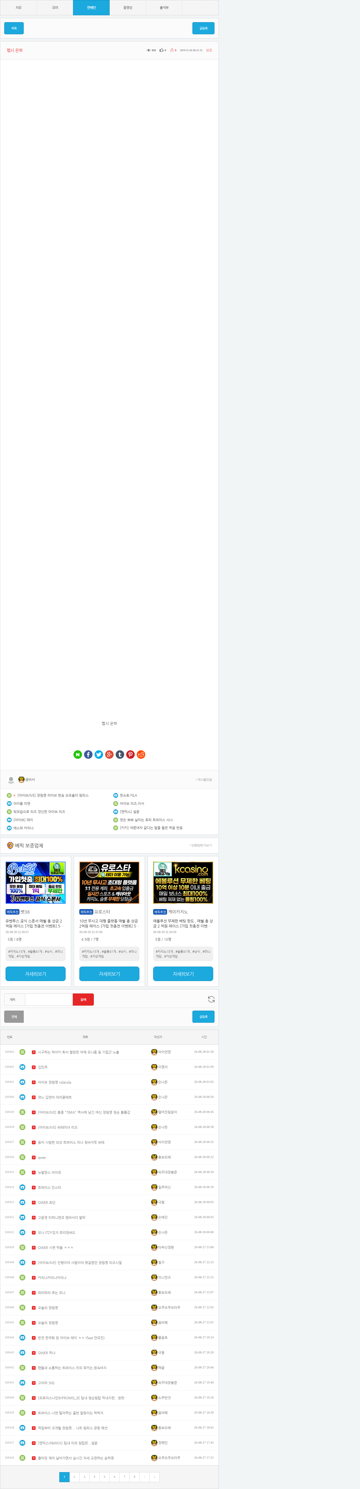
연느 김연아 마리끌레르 (55, 1097)
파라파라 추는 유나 (51, 1293)
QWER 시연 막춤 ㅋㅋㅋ (55, 1248)
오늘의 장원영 (48, 1308)
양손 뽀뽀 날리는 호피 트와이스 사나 (146, 820)
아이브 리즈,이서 (132, 803)
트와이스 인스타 (49, 1187)
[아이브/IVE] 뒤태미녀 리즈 (57, 1127)
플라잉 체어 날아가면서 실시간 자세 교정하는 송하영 (76, 1458)
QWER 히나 (46, 1353)
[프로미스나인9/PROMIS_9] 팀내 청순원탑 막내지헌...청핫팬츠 (84, 1398)
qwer (42, 1157)
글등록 (203, 28)
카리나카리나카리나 (52, 1278)
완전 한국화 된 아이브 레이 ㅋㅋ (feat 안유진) (71, 1338)
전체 (14, 1017)
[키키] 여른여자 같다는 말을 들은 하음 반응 (151, 828)
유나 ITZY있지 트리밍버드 (56, 1233)
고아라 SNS (46, 1383)
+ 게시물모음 (203, 779)
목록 (14, 28)
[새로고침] (211, 999)
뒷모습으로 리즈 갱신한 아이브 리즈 (39, 812)
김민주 (42, 1067)
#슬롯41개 (35, 951)
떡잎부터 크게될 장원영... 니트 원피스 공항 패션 (73, 1428)
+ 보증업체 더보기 (200, 845)
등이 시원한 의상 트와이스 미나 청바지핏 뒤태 (71, 1142)
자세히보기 (35, 974)
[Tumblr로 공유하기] (120, 755)
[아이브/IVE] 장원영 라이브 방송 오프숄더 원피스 (53, 795)
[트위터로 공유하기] (99, 755)
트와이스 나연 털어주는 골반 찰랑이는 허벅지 (70, 1413)
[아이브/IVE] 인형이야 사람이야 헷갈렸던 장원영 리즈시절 (80, 1263)
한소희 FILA (128, 795)
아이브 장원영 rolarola (54, 1082)
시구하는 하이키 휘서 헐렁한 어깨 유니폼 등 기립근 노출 (78, 1052)
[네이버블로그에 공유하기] (77, 755)
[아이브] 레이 (23, 820)
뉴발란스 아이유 (49, 1172)
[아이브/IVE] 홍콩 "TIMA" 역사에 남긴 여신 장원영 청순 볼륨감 (84, 1112)
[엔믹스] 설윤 (129, 812)
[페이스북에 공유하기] (88, 755)
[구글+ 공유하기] (109, 755)
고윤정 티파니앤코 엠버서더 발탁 (61, 1217)
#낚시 (48, 951)
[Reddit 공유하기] (141, 755)
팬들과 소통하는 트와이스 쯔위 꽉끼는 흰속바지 (72, 1368)
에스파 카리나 (23, 828)
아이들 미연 (21, 803)
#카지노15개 (16, 951)
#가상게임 (23, 956)
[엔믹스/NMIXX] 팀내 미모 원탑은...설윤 (68, 1443)
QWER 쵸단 (46, 1202)
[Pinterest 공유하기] (130, 755)
